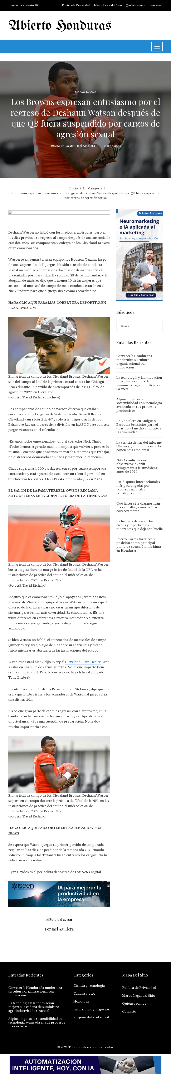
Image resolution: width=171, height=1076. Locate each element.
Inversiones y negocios (91, 1009)
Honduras (81, 1001)
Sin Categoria (85, 92)
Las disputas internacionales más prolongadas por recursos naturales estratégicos (138, 487)
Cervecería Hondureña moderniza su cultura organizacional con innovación (134, 361)
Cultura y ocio (84, 993)
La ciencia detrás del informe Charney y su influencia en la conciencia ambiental (139, 446)
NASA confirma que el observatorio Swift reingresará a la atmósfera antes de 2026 (136, 466)
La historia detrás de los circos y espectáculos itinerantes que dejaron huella (139, 525)
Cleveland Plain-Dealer (83, 662)
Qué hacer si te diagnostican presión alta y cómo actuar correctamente (138, 507)
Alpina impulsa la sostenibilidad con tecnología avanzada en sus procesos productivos (139, 405)
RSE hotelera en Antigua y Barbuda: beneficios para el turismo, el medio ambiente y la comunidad (139, 426)
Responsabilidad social (91, 1017)
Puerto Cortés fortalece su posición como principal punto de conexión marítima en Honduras (138, 544)
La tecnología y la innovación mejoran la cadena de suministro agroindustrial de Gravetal (139, 383)
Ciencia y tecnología (89, 986)
